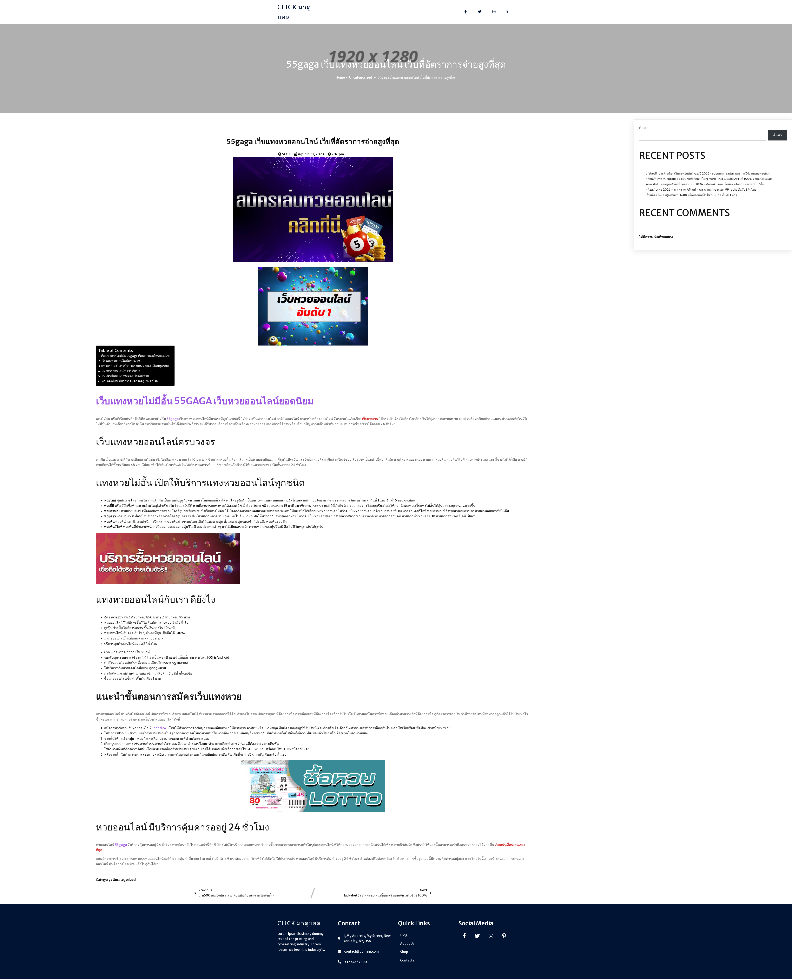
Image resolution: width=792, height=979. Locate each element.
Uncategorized (360, 77)
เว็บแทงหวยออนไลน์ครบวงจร (120, 361)
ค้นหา (643, 127)
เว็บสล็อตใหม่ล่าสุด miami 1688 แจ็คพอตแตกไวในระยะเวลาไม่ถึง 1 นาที (692, 195)
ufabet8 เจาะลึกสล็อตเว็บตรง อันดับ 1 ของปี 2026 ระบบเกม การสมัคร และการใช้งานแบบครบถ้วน (708, 173)
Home (340, 77)
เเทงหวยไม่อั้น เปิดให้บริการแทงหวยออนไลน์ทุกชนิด (135, 366)
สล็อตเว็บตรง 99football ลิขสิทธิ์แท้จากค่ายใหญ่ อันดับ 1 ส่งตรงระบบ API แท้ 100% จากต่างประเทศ (709, 179)
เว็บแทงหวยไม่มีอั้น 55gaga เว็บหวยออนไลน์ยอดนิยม (135, 356)
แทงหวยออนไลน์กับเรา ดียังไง (121, 371)
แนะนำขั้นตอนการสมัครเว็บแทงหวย (125, 376)
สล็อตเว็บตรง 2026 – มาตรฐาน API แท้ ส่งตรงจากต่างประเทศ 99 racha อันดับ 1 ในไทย (701, 189)
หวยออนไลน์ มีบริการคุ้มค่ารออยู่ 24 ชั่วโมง (130, 381)
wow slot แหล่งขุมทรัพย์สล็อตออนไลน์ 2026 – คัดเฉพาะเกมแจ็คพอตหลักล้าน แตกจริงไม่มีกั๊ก (705, 184)
